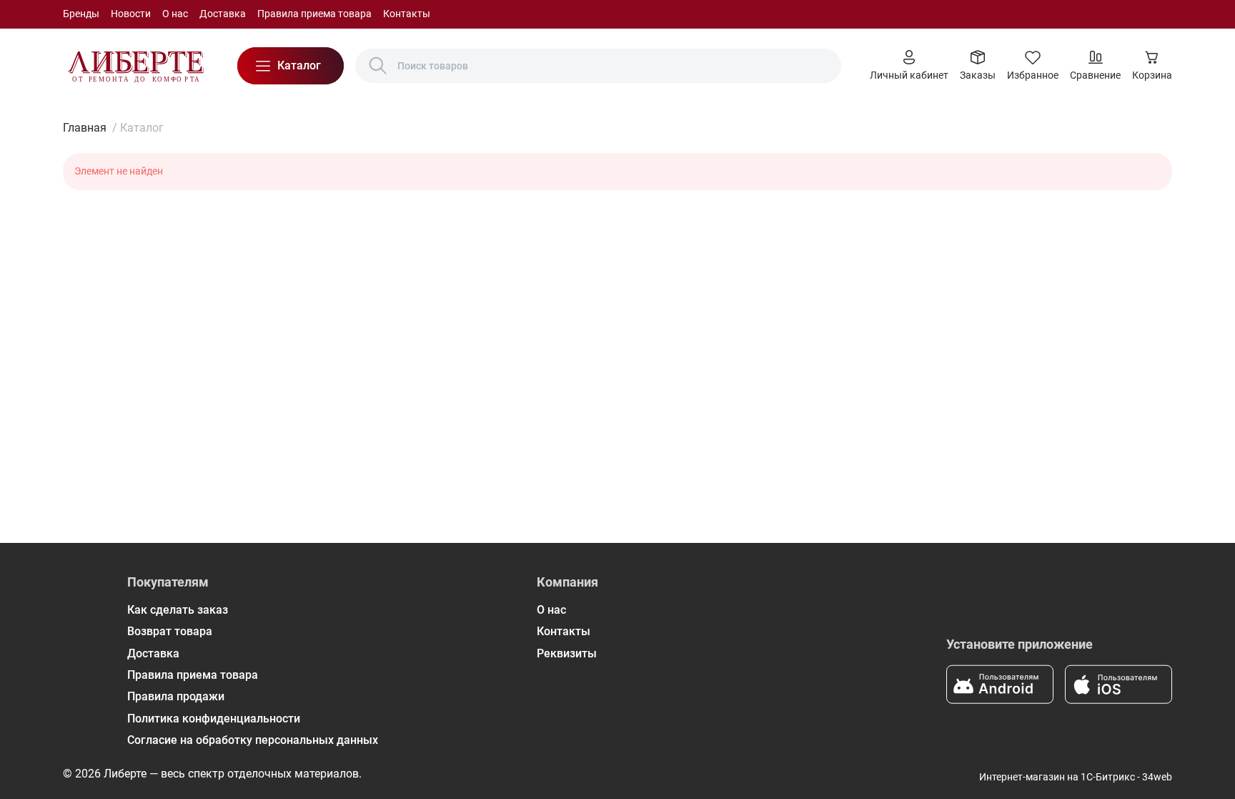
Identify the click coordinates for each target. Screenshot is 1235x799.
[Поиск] (378, 65)
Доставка (222, 13)
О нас (175, 13)
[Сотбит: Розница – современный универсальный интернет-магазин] (136, 65)
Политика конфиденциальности (213, 718)
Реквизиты (567, 653)
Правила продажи (175, 696)
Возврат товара (169, 631)
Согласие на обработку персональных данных (252, 740)
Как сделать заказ (177, 610)
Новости (131, 13)
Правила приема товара (314, 13)
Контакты (406, 13)
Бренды (81, 13)
